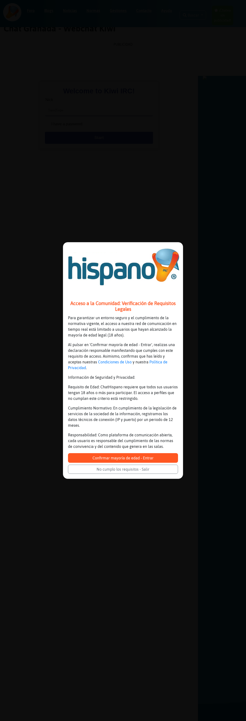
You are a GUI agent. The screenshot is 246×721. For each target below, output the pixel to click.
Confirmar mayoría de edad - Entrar (123, 458)
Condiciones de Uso (115, 362)
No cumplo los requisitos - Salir (123, 469)
